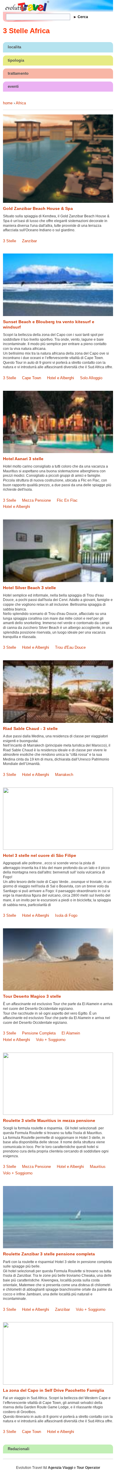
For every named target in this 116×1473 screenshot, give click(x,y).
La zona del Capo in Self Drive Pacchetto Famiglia (53, 1390)
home (7, 103)
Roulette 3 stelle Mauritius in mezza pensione (49, 1120)
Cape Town (31, 378)
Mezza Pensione (36, 500)
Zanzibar (29, 241)
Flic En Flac (67, 500)
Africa (21, 103)
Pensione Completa (39, 1033)
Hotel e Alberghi (60, 378)
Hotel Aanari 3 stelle (23, 458)
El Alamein (71, 1033)
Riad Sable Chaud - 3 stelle (30, 728)
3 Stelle (9, 241)
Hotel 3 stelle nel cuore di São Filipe (39, 855)
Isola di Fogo (66, 915)
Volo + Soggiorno (50, 1039)
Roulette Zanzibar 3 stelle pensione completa (49, 1254)
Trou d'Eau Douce (70, 647)
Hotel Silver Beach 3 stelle (29, 587)
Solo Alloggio (91, 378)
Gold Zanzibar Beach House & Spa (38, 208)
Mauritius (98, 1166)
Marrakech (64, 774)
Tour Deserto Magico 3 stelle (32, 996)
